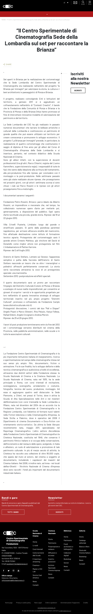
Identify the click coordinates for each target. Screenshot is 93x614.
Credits (85, 603)
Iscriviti (78, 90)
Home (4, 20)
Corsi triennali (38, 549)
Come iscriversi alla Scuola (38, 554)
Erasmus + (36, 565)
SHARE (8, 64)
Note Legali (38, 603)
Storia (35, 542)
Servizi (66, 563)
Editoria (82, 531)
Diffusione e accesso (52, 554)
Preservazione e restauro (54, 548)
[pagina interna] (46, 14)
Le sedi (35, 545)
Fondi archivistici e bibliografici (68, 546)
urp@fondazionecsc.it (65, 611)
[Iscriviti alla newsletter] (75, 2)
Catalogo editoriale (82, 541)
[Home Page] (8, 6)
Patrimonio (52, 543)
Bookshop (67, 559)
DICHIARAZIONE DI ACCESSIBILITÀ (46, 608)
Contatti (36, 585)
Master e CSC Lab (37, 570)
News (35, 581)
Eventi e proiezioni (51, 560)
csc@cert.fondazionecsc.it (17, 564)
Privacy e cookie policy (23, 603)
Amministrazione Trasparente (70, 603)
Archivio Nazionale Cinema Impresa (54, 567)
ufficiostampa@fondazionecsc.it (13, 580)
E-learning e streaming (37, 560)
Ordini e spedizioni (51, 603)
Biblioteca (67, 531)
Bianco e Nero (84, 547)
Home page (8, 603)
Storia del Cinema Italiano (85, 551)
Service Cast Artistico (37, 576)
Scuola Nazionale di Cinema (37, 533)
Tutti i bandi (13, 512)
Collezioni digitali (67, 554)
